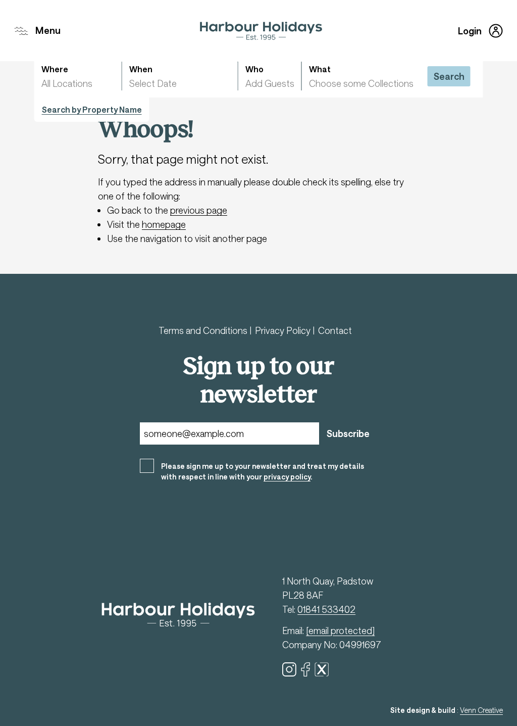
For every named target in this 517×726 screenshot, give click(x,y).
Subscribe (348, 433)
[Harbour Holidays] (261, 31)
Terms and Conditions (204, 330)
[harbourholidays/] (322, 669)
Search (449, 76)
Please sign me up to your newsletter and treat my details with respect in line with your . (262, 471)
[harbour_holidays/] (289, 669)
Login (470, 30)
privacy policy (287, 476)
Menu (48, 30)
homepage (164, 224)
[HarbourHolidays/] (305, 669)
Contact (335, 330)
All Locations (66, 83)
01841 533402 (326, 609)
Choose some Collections (361, 83)
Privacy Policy (284, 330)
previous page (198, 210)
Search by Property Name (92, 109)
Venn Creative (481, 710)
